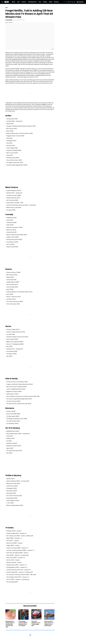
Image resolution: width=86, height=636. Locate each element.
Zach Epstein (9, 19)
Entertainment (32, 2)
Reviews (56, 2)
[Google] (72, 1)
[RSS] (74, 1)
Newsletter (80, 2)
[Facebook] (64, 1)
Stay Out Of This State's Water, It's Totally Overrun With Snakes (49, 623)
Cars (39, 2)
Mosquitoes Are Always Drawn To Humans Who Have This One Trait (10, 624)
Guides (45, 2)
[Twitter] (66, 1)
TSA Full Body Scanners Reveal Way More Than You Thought (23, 623)
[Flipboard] (70, 1)
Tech (18, 2)
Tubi (6, 80)
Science (24, 2)
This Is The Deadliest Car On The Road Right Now (35, 623)
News (13, 2)
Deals (50, 2)
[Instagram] (68, 1)
